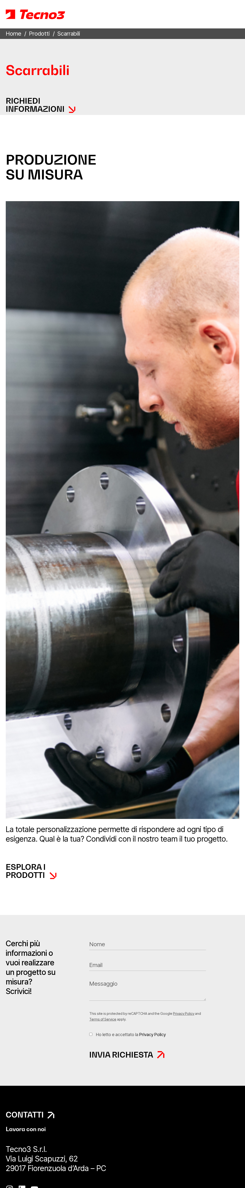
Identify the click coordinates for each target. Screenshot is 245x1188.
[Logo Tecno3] (35, 14)
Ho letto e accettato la (131, 1034)
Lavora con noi (26, 1129)
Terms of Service (102, 1019)
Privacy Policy (183, 1013)
